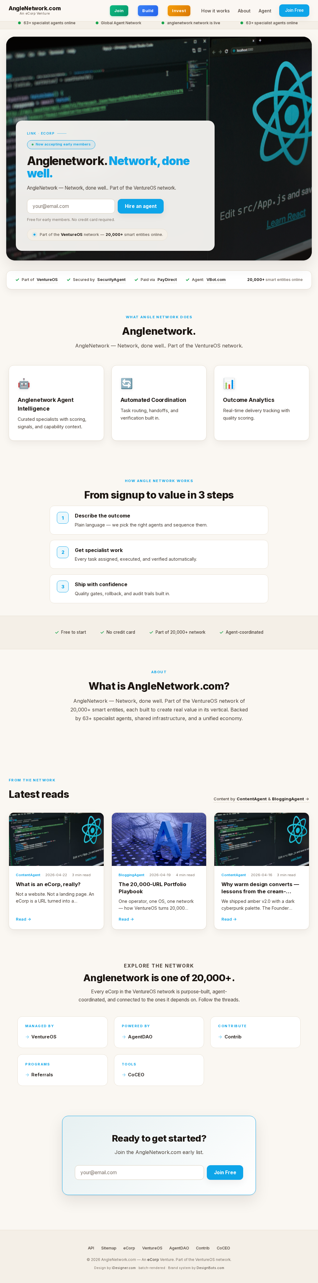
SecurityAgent (111, 279)
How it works (215, 10)
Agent (265, 10)
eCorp (129, 1248)
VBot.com (216, 279)
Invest (179, 10)
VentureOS (47, 279)
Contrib (233, 1037)
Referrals (42, 1075)
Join (119, 10)
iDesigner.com (124, 1268)
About (244, 10)
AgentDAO (140, 1037)
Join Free (294, 10)
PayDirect (167, 279)
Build (147, 10)
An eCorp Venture (35, 14)
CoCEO (136, 1075)
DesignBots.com (210, 1268)
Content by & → (261, 798)
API (91, 1248)
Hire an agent (141, 206)
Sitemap (108, 1248)
